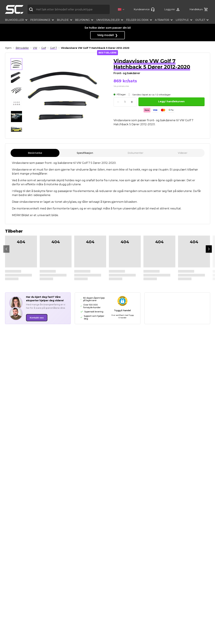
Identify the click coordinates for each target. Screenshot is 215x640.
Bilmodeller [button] (14, 19)
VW (35, 47)
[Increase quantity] (132, 102)
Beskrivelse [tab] (35, 152)
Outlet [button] (200, 19)
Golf (43, 47)
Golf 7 (53, 47)
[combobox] (69, 9)
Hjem (8, 47)
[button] (122, 9)
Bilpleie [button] (63, 19)
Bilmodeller (22, 47)
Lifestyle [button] (182, 19)
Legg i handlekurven (171, 101)
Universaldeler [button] (108, 19)
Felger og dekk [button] (137, 19)
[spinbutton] (125, 102)
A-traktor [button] (162, 19)
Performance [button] (40, 19)
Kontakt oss (37, 317)
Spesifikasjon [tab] (85, 152)
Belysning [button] (82, 19)
